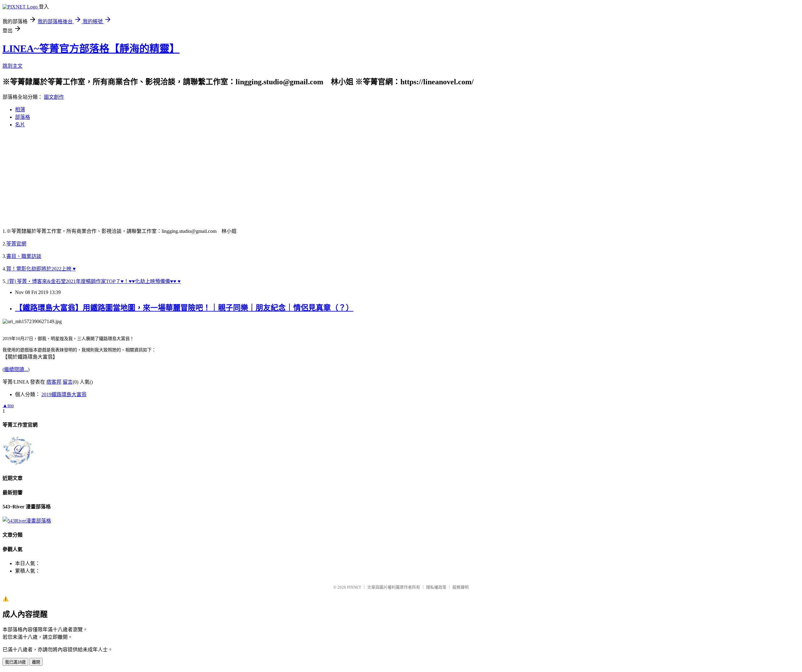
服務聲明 (460, 587)
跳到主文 (13, 66)
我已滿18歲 (15, 662)
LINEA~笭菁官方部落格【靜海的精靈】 (91, 48)
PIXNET (354, 587)
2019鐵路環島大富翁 (63, 394)
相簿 (20, 109)
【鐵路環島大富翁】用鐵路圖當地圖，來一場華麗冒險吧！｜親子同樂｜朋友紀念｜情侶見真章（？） (184, 308)
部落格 (22, 117)
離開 (36, 662)
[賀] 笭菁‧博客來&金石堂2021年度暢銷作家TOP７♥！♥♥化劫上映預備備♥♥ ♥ (93, 281)
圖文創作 (54, 97)
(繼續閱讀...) (16, 369)
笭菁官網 (16, 243)
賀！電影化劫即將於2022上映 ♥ (41, 268)
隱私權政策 (436, 587)
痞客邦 (53, 382)
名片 (20, 124)
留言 (68, 382)
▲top (8, 405)
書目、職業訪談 (23, 256)
